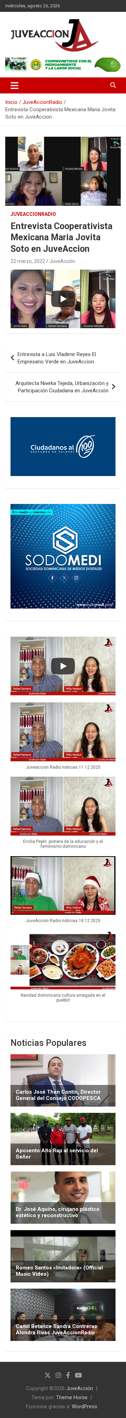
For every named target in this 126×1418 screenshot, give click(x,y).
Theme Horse (72, 1397)
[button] (63, 739)
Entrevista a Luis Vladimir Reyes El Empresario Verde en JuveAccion (57, 358)
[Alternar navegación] (14, 85)
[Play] (63, 299)
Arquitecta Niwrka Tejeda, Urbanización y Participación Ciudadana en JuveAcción (61, 387)
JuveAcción (62, 261)
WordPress (84, 1406)
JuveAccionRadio (33, 214)
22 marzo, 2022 (27, 261)
